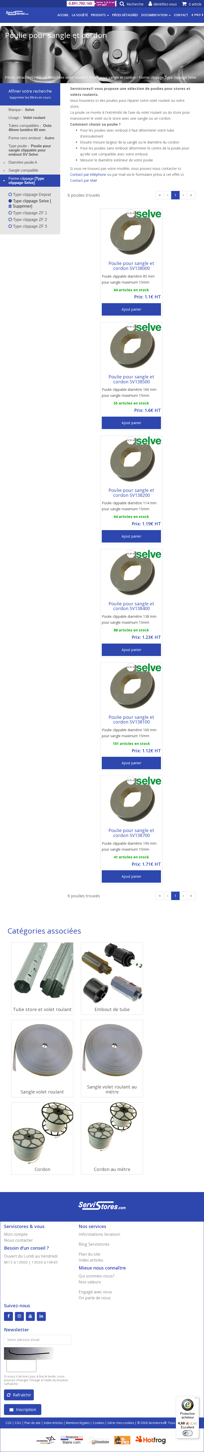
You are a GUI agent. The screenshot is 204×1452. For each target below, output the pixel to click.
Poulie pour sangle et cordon (112, 77)
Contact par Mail (83, 180)
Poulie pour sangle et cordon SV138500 (131, 379)
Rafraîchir (22, 1395)
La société (80, 15)
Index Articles (53, 1423)
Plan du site (89, 1254)
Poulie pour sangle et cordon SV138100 (131, 719)
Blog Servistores (94, 1244)
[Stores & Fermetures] (98, 1439)
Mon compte (16, 1234)
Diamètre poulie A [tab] (22, 162)
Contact (181, 15)
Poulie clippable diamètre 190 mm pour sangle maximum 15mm (129, 846)
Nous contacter (18, 1240)
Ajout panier (131, 309)
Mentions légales (78, 1423)
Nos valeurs (90, 1282)
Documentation (154, 15)
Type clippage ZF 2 (29, 220)
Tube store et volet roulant (42, 1009)
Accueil (63, 15)
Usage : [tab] (26, 117)
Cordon (42, 1169)
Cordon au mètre (112, 1169)
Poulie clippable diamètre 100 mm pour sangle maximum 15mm (129, 732)
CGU (18, 1423)
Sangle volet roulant (42, 1092)
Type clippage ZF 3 (29, 226)
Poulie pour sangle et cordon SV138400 (131, 606)
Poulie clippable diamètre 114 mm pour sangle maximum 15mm (129, 506)
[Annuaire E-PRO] (122, 1439)
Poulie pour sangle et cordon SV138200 (131, 492)
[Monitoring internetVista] (46, 1439)
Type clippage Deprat (31, 194)
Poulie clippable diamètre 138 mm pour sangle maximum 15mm (129, 619)
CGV (8, 1423)
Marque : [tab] (21, 110)
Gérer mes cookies (120, 1423)
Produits (98, 15)
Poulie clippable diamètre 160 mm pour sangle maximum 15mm (129, 392)
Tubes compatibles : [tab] (29, 127)
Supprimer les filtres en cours (30, 97)
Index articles (91, 1260)
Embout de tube (112, 1009)
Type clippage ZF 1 (29, 213)
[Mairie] (71, 1439)
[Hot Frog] (151, 1439)
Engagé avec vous (95, 1292)
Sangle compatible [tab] (23, 170)
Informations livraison (99, 1234)
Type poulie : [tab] (29, 150)
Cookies (98, 1423)
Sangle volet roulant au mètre (112, 1089)
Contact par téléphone (88, 174)
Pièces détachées (125, 15)
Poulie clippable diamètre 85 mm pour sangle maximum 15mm (128, 279)
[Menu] (196, 1399)
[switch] (188, 1433)
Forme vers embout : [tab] (31, 138)
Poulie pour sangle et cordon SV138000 (131, 265)
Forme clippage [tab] (26, 180)
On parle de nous (95, 1298)
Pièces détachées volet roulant (61, 77)
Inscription (26, 1409)
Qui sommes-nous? (96, 1276)
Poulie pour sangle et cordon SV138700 (131, 832)
